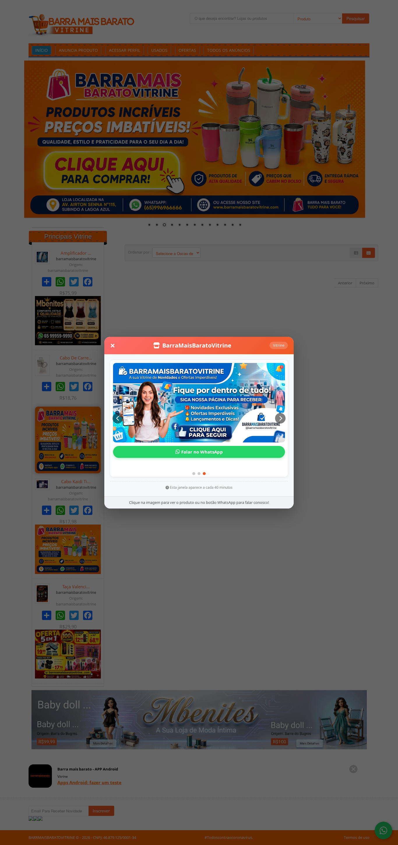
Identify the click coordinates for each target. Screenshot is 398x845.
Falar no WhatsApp (201, 452)
